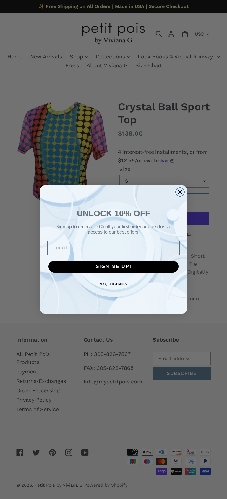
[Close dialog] (180, 192)
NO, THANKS (114, 284)
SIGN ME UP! (114, 266)
